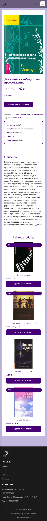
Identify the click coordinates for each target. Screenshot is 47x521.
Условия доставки (23, 517)
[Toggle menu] (42, 3)
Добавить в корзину (18, 104)
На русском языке (15, 118)
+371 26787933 (8, 493)
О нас (4, 471)
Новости (5, 475)
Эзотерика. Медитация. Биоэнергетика (27, 114)
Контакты (5, 479)
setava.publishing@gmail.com (13, 489)
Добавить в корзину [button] (23, 284)
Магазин (5, 467)
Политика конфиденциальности (23, 514)
